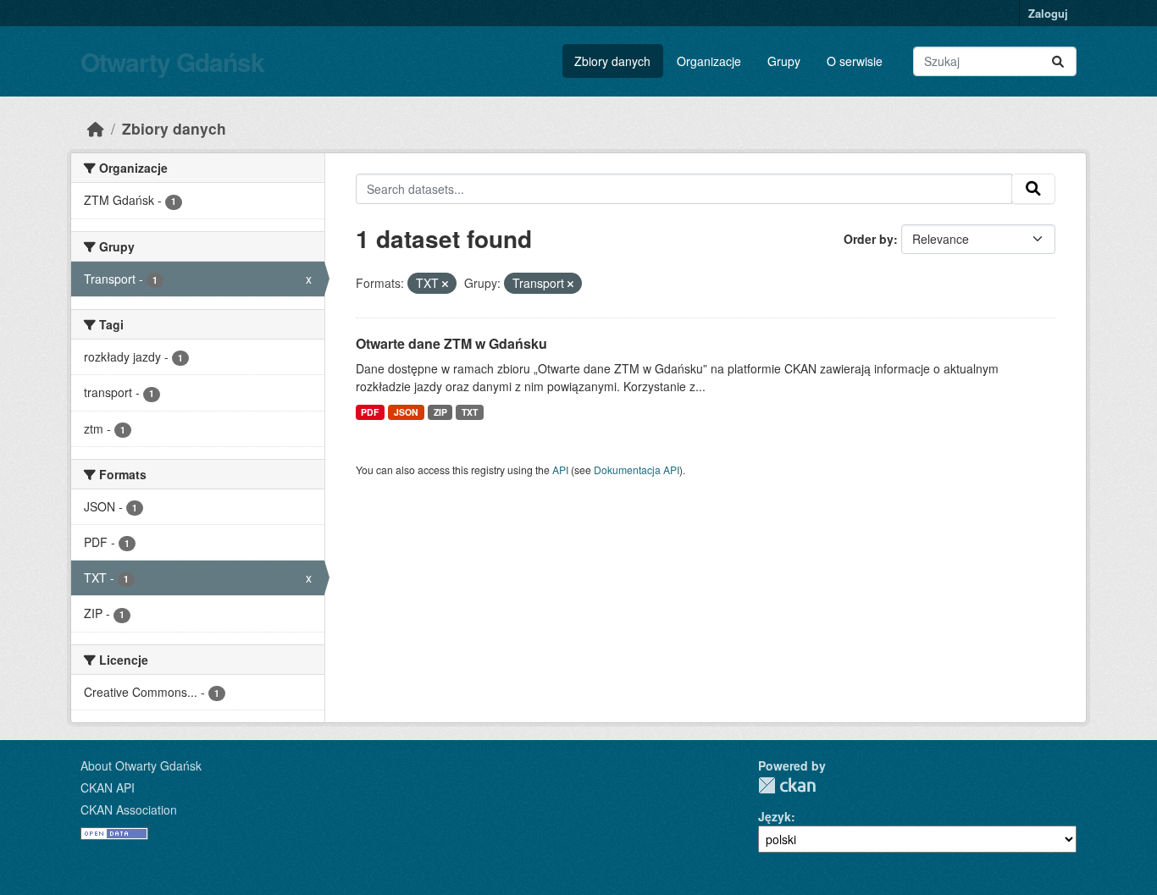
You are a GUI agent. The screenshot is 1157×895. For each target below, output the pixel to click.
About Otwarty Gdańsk (141, 765)
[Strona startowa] (95, 128)
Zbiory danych (612, 60)
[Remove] (445, 283)
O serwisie (855, 60)
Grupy (783, 60)
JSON (406, 412)
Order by (869, 238)
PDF (370, 412)
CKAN (787, 785)
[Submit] (1058, 61)
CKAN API (107, 787)
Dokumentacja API (636, 469)
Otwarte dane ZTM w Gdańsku (451, 343)
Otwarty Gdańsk (172, 61)
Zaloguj (1048, 13)
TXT (470, 412)
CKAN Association (128, 809)
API (560, 469)
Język (774, 816)
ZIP (440, 412)
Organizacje (709, 60)
